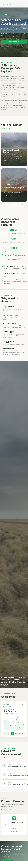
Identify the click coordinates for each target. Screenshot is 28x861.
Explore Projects (14, 41)
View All (4, 758)
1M (12, 733)
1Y (22, 733)
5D (8, 733)
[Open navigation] (25, 4)
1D (5, 733)
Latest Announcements (14, 47)
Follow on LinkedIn (7, 810)
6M (19, 733)
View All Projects (6, 128)
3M (15, 733)
